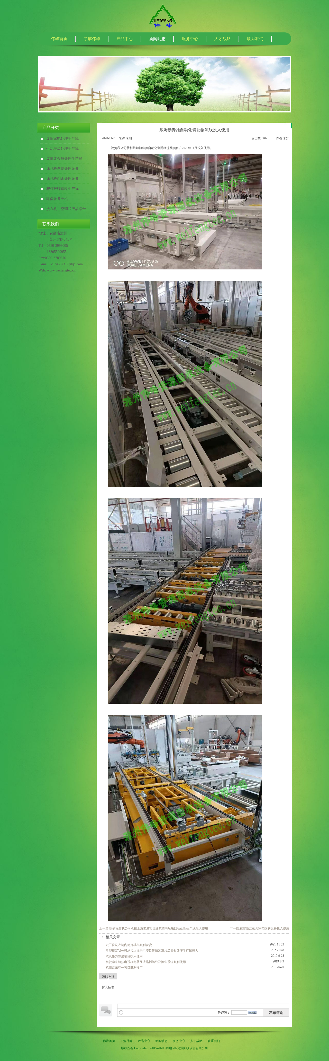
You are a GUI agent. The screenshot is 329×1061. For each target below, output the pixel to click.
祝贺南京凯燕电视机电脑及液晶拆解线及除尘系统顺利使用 (146, 962)
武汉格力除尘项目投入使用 (124, 956)
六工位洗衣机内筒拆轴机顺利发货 (129, 945)
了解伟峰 (92, 39)
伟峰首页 (59, 39)
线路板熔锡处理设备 (62, 169)
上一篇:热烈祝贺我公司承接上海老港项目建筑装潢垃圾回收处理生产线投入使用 (153, 928)
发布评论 (276, 1013)
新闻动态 (157, 39)
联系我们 (255, 39)
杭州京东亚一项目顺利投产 (124, 967)
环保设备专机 (57, 199)
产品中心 (124, 39)
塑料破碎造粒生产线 (62, 189)
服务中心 (190, 39)
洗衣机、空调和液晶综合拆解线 (66, 210)
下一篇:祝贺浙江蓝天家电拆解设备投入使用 (259, 928)
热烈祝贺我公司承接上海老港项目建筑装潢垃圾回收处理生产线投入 (152, 950)
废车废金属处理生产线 (64, 159)
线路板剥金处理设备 (62, 179)
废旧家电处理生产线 (62, 139)
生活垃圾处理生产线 (62, 149)
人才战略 (222, 39)
